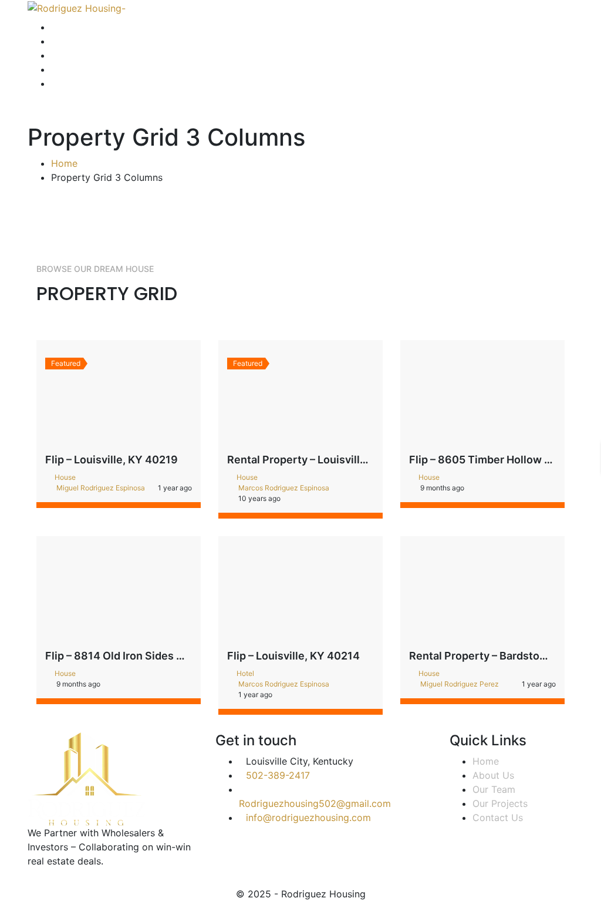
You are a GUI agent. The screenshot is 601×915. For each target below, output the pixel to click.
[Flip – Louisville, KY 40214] (300, 592)
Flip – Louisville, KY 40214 (293, 656)
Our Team (493, 789)
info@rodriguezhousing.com (308, 817)
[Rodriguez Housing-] (77, 7)
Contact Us (497, 817)
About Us (493, 775)
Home (64, 163)
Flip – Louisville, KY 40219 (111, 459)
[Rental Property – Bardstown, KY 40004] (482, 592)
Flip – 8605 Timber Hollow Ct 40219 (500, 459)
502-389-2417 (278, 775)
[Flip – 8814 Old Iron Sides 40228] (118, 592)
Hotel (245, 673)
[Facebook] (31, 882)
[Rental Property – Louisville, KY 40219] (300, 396)
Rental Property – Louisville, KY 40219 (324, 459)
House (65, 477)
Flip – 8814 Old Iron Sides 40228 (127, 656)
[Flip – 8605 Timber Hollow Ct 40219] (482, 396)
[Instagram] (40, 882)
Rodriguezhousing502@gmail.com (315, 803)
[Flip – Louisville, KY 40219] (118, 396)
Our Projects (500, 803)
